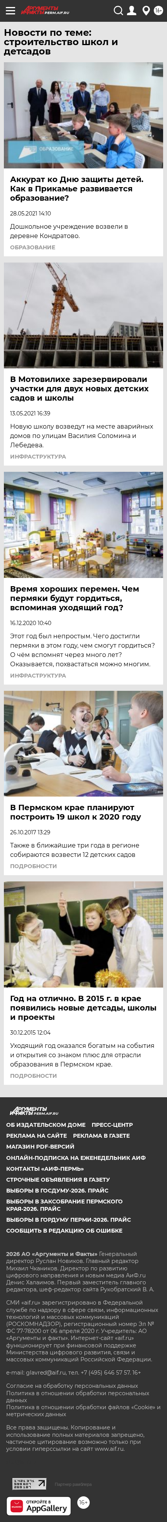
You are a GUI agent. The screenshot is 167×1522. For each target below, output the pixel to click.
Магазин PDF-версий (40, 1146)
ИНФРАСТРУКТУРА (38, 456)
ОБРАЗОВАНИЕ (32, 247)
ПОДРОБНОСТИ (33, 866)
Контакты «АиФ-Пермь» (45, 1168)
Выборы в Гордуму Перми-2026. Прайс (68, 1219)
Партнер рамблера (73, 1484)
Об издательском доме (45, 1124)
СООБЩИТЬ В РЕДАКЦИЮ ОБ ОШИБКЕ (64, 1230)
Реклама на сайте (36, 1135)
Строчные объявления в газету (58, 1179)
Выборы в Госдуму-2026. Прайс (57, 1190)
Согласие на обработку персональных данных (72, 1385)
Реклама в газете (101, 1135)
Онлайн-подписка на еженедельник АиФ (76, 1157)
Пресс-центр (112, 1124)
